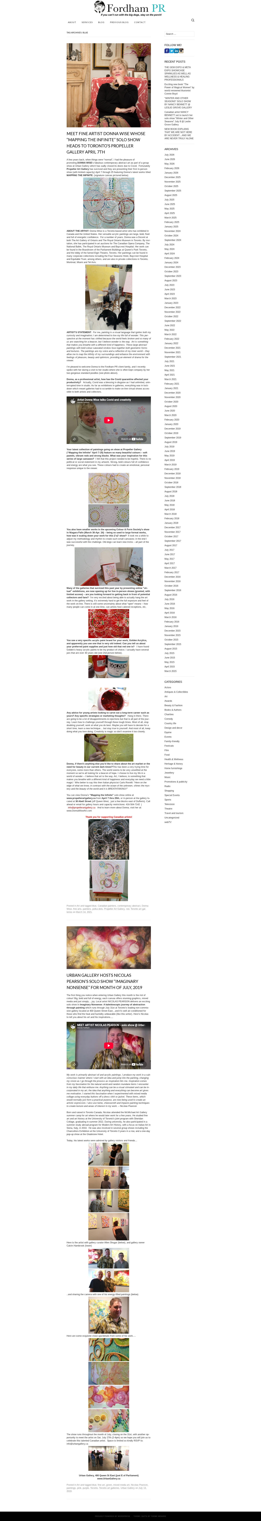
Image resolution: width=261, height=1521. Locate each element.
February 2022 (171, 339)
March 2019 (170, 464)
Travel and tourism (173, 813)
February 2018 (171, 518)
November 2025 (172, 181)
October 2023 (171, 271)
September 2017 (172, 541)
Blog (101, 22)
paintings (71, 1488)
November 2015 (172, 635)
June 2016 (169, 603)
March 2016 (170, 617)
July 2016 (169, 599)
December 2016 (172, 577)
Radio (167, 786)
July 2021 (169, 361)
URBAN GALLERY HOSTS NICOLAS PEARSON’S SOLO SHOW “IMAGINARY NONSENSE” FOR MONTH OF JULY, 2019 (104, 981)
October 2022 (171, 316)
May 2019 (169, 455)
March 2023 (170, 298)
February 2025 (171, 222)
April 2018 (169, 509)
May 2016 (169, 608)
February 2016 (171, 621)
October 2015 (171, 639)
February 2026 (171, 168)
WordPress (124, 1516)
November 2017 (172, 532)
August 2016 (170, 594)
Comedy (168, 719)
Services (87, 22)
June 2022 (169, 325)
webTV (167, 822)
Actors (167, 687)
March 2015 (170, 671)
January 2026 (171, 172)
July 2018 (169, 496)
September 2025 (172, 190)
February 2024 (171, 258)
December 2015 (172, 630)
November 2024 (172, 231)
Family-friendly (172, 741)
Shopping (169, 790)
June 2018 (169, 500)
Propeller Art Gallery (114, 909)
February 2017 (171, 572)
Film (166, 750)
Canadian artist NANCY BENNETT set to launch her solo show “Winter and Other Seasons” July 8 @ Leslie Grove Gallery (179, 118)
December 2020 (172, 392)
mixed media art (121, 1485)
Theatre (168, 808)
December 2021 (172, 348)
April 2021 (169, 374)
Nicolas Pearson (139, 1485)
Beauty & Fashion (173, 705)
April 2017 (169, 563)
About (72, 22)
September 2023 (172, 276)
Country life (170, 723)
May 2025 (169, 208)
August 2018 (170, 491)
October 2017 (171, 536)
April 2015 (169, 666)
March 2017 (170, 568)
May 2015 (169, 662)
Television (169, 804)
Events (168, 737)
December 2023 (172, 267)
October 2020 (171, 401)
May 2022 (169, 330)
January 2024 (171, 262)
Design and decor (173, 728)
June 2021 (169, 366)
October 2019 (171, 433)
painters (87, 909)
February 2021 (171, 383)
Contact (140, 22)
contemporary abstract (128, 906)
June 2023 (169, 289)
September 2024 (172, 240)
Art (78, 906)
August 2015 (170, 648)
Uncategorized (171, 817)
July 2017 (169, 550)
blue (94, 906)
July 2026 (169, 154)
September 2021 (172, 357)
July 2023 (169, 285)
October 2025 (171, 186)
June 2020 (169, 410)
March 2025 (170, 217)
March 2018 (170, 514)
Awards (168, 701)
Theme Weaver (158, 1516)
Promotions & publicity (175, 781)
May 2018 (169, 505)
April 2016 (169, 612)
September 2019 (172, 437)
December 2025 (172, 177)
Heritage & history (173, 763)
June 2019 (169, 451)
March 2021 (170, 379)
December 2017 (172, 527)
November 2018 (172, 478)
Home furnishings (173, 768)
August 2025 (170, 195)
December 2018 (172, 473)
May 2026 (169, 163)
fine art (101, 1485)
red (127, 909)
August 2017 (170, 545)
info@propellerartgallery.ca (81, 807)
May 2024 (169, 249)
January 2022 (171, 343)
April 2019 (169, 460)
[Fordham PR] (130, 8)
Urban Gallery (128, 1488)
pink (79, 1488)
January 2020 (171, 424)
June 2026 (169, 159)
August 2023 (170, 280)
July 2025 (169, 199)
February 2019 (171, 469)
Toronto (94, 1488)
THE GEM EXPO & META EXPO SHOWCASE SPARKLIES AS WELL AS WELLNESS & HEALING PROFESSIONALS (177, 73)
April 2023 (169, 294)
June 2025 (169, 204)
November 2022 (172, 312)
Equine (167, 732)
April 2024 (169, 253)
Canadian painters (107, 906)
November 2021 (172, 352)
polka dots (97, 909)
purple (86, 1488)
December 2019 (172, 428)
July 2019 (169, 446)
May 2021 (169, 370)
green (109, 1485)
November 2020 (172, 397)
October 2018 (171, 482)
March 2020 (170, 415)
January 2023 (171, 303)
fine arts (77, 909)
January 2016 (171, 626)
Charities (169, 714)
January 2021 (171, 388)
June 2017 (169, 554)
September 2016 (172, 590)
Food (167, 754)
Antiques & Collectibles (176, 692)
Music (167, 777)
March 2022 (170, 334)
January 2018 (171, 523)
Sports (167, 799)
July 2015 (169, 653)
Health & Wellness (173, 759)
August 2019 (170, 442)
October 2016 (171, 586)
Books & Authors (172, 710)
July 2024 (169, 244)
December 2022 (172, 307)
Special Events (172, 795)
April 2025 (169, 213)
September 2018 (172, 487)
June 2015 (169, 657)
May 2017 (169, 559)
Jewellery (169, 772)
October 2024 (171, 235)
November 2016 (172, 581)
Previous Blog (119, 22)
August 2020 (170, 406)
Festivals (169, 746)
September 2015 (172, 644)
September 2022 (172, 321)
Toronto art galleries (109, 1488)
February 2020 (171, 419)
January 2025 (171, 226)
